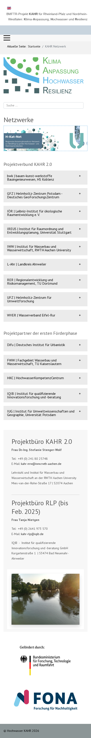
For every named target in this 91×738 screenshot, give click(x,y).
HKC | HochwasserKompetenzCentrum (35, 378)
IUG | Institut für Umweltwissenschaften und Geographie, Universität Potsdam (40, 413)
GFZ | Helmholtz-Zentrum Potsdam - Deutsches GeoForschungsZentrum (35, 195)
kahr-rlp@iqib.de (32, 534)
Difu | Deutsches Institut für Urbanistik (36, 345)
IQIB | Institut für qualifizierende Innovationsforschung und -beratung (34, 395)
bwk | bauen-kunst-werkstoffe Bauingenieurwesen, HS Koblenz (30, 178)
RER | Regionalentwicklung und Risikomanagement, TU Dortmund (32, 282)
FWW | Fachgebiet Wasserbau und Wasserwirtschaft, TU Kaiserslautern (34, 362)
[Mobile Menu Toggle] (7, 38)
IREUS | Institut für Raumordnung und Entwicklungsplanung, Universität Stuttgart (39, 231)
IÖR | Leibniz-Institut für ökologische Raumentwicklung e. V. (34, 213)
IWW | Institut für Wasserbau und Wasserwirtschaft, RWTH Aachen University (39, 248)
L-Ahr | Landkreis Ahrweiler (26, 264)
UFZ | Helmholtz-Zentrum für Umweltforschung (29, 299)
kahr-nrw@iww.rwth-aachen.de (41, 464)
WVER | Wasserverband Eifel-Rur (31, 315)
